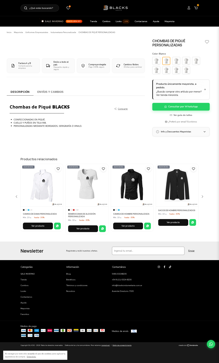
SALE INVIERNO (63, 21)
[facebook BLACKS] (164, 267)
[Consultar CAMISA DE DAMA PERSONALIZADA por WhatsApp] (57, 226)
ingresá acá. (105, 345)
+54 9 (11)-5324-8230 (121, 279)
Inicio (9, 32)
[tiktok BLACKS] (170, 267)
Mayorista (169, 21)
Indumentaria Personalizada (63, 32)
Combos (106, 21)
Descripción (20, 92)
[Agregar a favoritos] (58, 169)
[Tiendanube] (188, 345)
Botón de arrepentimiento (122, 345)
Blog (68, 274)
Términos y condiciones (77, 285)
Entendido (31, 356)
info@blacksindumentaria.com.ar (127, 285)
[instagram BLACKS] (159, 267)
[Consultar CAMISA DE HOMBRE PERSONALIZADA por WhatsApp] (147, 226)
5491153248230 (119, 274)
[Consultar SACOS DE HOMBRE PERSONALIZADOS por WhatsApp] (192, 222)
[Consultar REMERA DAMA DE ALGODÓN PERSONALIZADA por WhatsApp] (102, 228)
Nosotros (70, 291)
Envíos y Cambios (50, 92)
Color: (159, 53)
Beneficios (71, 279)
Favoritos (25, 314)
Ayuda (156, 21)
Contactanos (141, 21)
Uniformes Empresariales (36, 32)
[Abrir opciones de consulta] (211, 344)
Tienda (93, 21)
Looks (122, 21)
